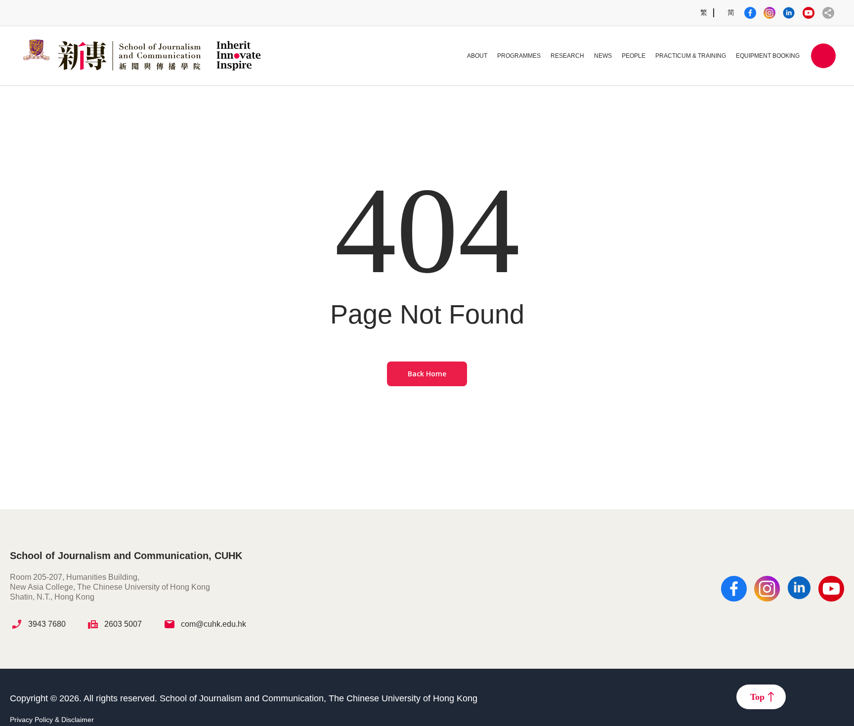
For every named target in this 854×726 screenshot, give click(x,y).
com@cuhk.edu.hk (213, 624)
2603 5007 (123, 624)
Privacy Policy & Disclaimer (52, 720)
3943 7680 (47, 624)
